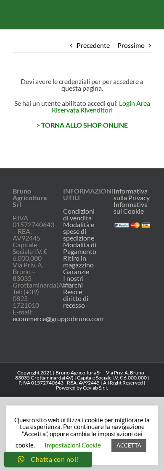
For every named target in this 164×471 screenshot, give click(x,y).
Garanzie (76, 271)
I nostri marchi (73, 281)
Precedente (93, 45)
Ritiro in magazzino (78, 261)
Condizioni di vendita (79, 214)
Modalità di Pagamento (79, 248)
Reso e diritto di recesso (75, 298)
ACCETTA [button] (128, 445)
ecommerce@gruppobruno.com (58, 318)
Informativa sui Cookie (131, 207)
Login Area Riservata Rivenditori (101, 106)
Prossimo (131, 45)
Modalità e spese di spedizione (78, 231)
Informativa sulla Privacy (132, 194)
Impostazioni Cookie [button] (73, 445)
